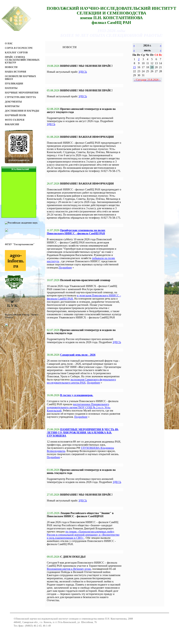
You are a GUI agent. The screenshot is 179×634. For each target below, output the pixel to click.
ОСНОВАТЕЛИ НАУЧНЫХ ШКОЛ (20, 77)
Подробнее (65, 267)
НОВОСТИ (11, 67)
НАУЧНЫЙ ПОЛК (15, 115)
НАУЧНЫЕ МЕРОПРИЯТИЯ (21, 92)
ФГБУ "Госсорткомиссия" (20, 244)
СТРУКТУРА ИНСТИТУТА (20, 97)
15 (134, 67)
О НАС (9, 43)
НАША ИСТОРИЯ (15, 71)
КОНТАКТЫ (12, 106)
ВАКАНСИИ (12, 124)
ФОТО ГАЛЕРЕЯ (14, 120)
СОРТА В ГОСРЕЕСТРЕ (19, 48)
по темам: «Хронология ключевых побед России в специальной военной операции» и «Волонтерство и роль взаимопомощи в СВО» (83, 534)
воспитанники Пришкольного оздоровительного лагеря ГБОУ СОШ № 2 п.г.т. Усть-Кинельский (79, 407)
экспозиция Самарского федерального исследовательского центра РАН (81, 381)
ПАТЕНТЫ (11, 88)
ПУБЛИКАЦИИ (14, 83)
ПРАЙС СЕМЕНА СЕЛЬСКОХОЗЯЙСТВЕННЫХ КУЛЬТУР (22, 60)
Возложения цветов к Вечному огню (69, 568)
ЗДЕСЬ (82, 71)
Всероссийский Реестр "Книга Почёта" (21, 316)
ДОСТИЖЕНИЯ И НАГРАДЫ (22, 111)
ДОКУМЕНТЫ (13, 101)
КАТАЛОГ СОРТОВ (16, 52)
